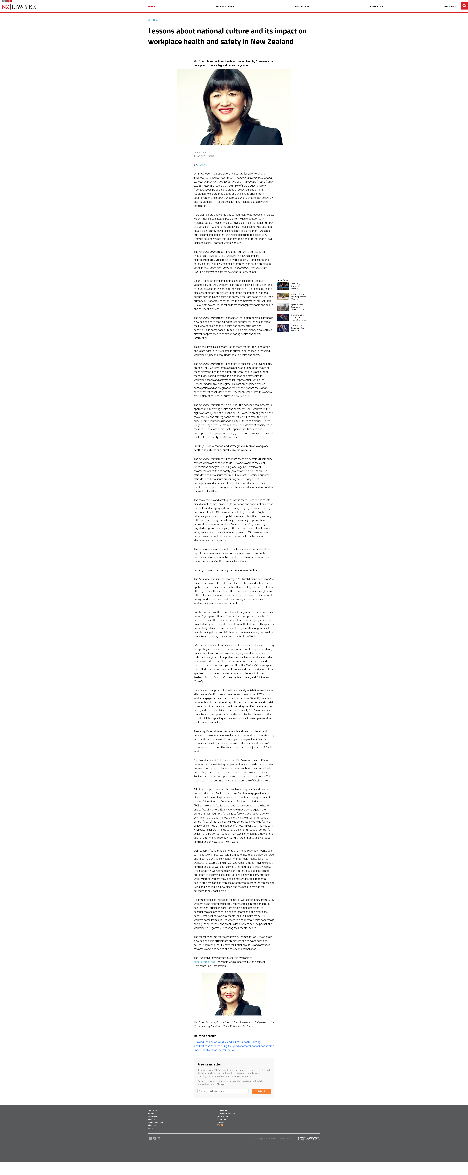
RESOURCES (376, 6)
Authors (151, 1119)
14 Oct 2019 (199, 156)
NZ (9, 1)
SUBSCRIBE (450, 6)
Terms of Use (222, 1116)
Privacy (151, 1128)
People (151, 1113)
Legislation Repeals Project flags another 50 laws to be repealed (298, 296)
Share (211, 156)
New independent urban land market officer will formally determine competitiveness (297, 317)
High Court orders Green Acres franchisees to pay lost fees (297, 307)
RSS (219, 1125)
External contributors (157, 1122)
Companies (153, 1110)
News (156, 20)
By (200, 152)
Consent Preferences (226, 1113)
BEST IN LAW (302, 6)
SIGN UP (261, 1091)
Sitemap (220, 1122)
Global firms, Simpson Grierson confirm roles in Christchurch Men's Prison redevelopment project (298, 286)
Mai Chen (202, 164)
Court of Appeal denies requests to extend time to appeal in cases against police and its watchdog (298, 327)
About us (152, 1125)
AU (4, 1)
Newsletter (153, 1116)
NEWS (151, 6)
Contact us (221, 1119)
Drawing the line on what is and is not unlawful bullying (227, 1042)
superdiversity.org (204, 961)
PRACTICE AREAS (225, 6)
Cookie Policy (223, 1110)
